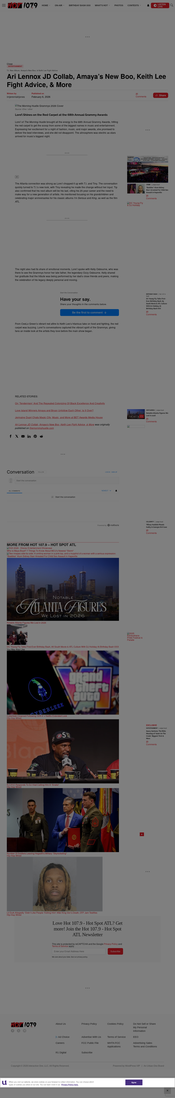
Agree (133, 1082)
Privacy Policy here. (69, 1084)
